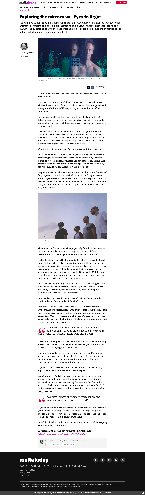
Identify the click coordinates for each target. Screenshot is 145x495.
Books (26, 7)
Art (21, 7)
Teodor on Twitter (69, 444)
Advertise (35, 466)
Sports (67, 2)
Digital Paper (121, 2)
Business (58, 2)
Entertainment (34, 7)
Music (43, 7)
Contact (46, 466)
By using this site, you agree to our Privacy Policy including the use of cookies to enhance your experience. (72, 493)
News (50, 2)
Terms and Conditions (27, 470)
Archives (98, 2)
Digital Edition (60, 466)
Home (43, 2)
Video (90, 2)
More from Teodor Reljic (53, 444)
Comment (82, 2)
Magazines (108, 2)
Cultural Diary (70, 7)
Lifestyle (79, 7)
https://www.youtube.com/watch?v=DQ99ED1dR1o (61, 434)
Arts (74, 2)
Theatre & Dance (53, 7)
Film (62, 7)
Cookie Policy (24, 475)
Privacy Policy (25, 473)
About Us (24, 466)
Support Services (77, 466)
